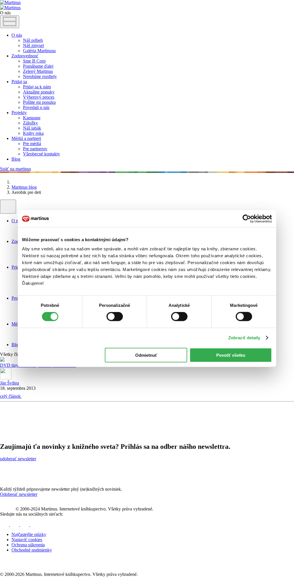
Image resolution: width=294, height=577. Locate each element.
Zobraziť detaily (244, 337)
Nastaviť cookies (26, 539)
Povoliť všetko (230, 354)
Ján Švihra (9, 383)
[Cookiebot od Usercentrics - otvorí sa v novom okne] (247, 219)
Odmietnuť (146, 354)
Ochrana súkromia (28, 544)
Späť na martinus (15, 168)
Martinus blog (24, 187)
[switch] (115, 316)
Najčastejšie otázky (28, 534)
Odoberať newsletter (18, 494)
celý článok (11, 396)
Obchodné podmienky (31, 549)
